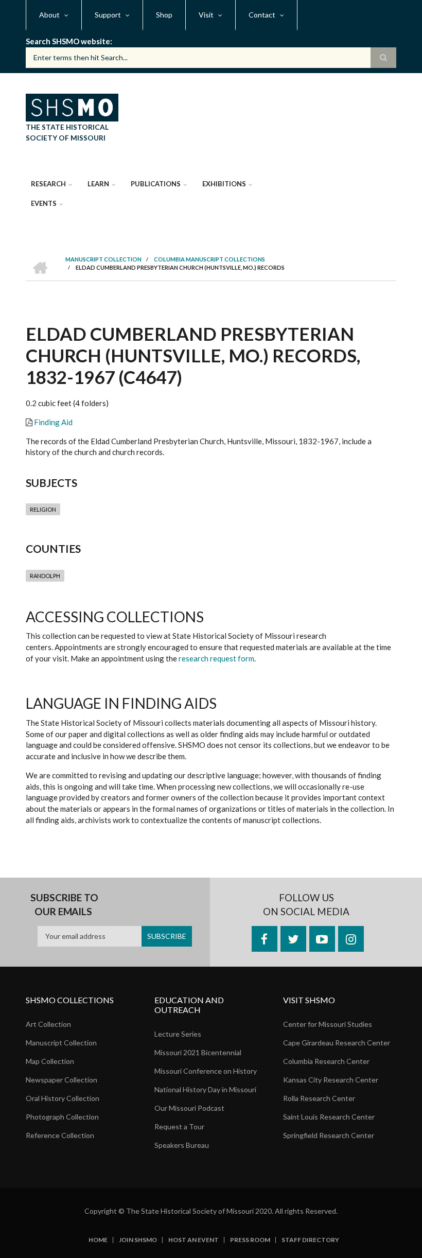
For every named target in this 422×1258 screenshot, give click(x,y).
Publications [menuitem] (156, 184)
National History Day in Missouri (205, 1089)
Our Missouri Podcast (189, 1108)
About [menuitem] (49, 14)
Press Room (250, 1240)
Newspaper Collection (61, 1079)
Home (98, 1240)
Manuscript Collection (61, 1042)
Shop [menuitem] (164, 14)
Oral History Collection (62, 1098)
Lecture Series (177, 1033)
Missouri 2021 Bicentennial (197, 1052)
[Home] (72, 106)
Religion (43, 509)
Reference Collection (60, 1135)
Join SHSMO (138, 1240)
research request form (216, 658)
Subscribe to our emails (64, 905)
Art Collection (48, 1024)
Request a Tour (179, 1126)
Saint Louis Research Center (329, 1116)
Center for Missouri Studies (327, 1024)
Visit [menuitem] (206, 14)
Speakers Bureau (181, 1145)
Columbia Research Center (326, 1061)
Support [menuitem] (108, 14)
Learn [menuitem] (98, 184)
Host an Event (193, 1240)
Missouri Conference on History (205, 1071)
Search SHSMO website (68, 41)
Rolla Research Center (319, 1098)
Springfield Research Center (328, 1135)
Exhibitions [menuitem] (224, 184)
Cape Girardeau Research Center (336, 1042)
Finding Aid (53, 422)
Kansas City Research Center (330, 1079)
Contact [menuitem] (262, 14)
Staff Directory (310, 1240)
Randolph (45, 575)
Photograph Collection (62, 1116)
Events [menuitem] (44, 203)
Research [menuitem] (48, 184)
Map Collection (50, 1061)
